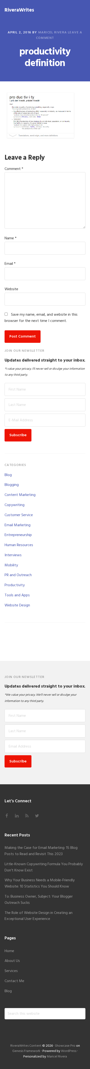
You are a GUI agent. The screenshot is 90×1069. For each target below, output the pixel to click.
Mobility (11, 565)
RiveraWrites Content (26, 1046)
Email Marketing (17, 525)
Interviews (13, 555)
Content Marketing (20, 495)
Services (11, 971)
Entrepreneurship (18, 535)
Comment (14, 169)
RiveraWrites (19, 10)
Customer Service (19, 515)
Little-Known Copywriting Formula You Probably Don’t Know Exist (44, 867)
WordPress (68, 1051)
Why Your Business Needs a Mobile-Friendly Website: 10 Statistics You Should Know (40, 883)
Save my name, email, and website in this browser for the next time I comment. (41, 318)
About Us (12, 961)
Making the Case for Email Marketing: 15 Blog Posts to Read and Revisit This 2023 (41, 851)
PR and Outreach (18, 575)
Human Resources (19, 545)
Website (11, 289)
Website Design (17, 605)
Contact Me (14, 981)
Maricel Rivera (57, 1056)
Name (11, 238)
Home (9, 951)
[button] (82, 10)
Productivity (15, 585)
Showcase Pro (65, 1046)
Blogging (12, 485)
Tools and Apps (17, 595)
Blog (8, 475)
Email (10, 264)
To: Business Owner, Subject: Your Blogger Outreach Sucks (39, 900)
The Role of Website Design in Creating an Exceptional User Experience (38, 916)
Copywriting (14, 505)
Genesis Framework (26, 1051)
